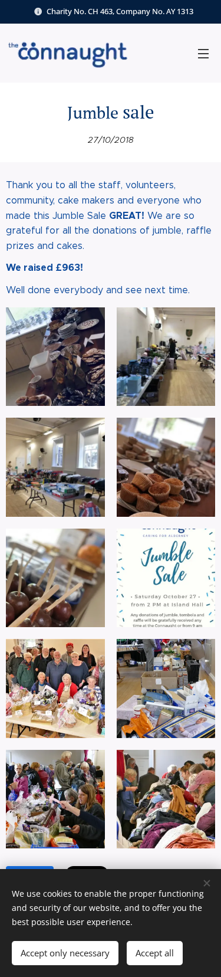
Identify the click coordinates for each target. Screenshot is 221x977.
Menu (203, 53)
